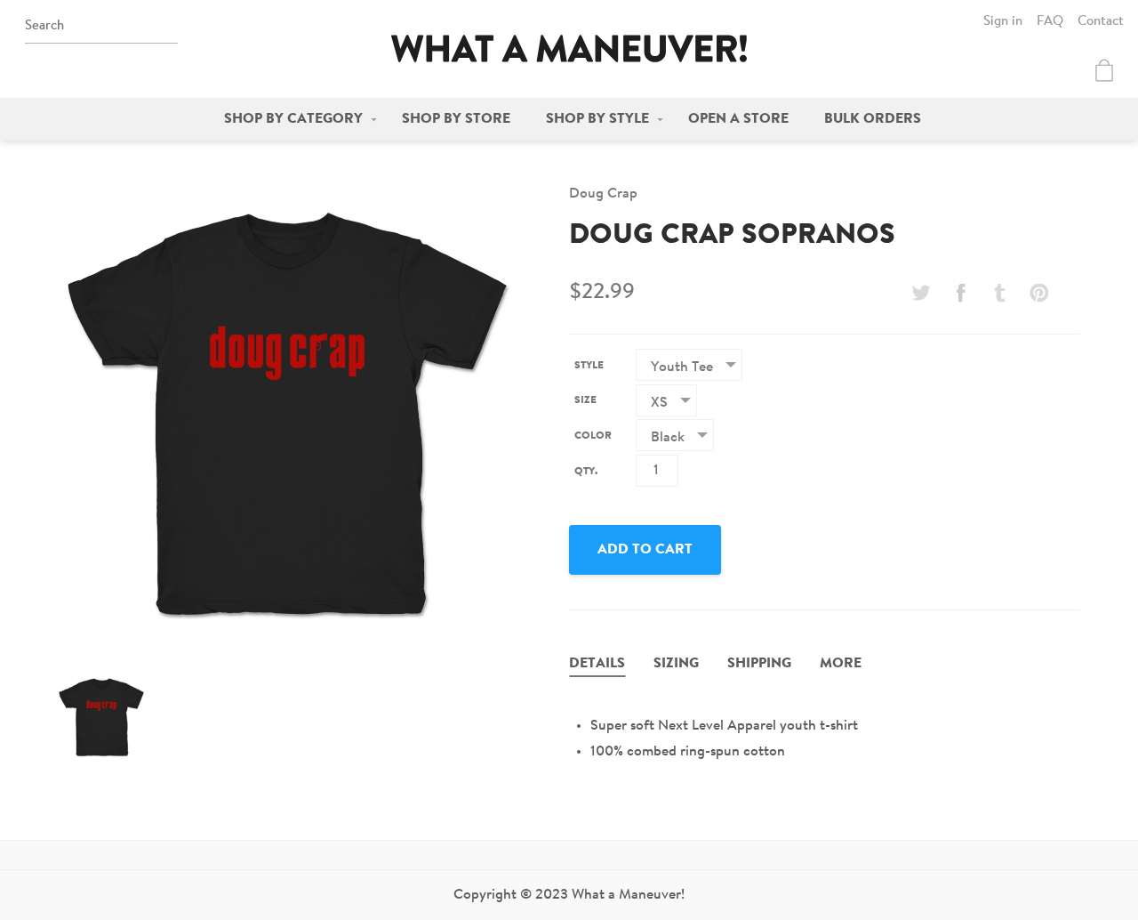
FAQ (1050, 21)
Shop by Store (456, 119)
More (841, 664)
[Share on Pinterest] (1039, 293)
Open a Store (738, 119)
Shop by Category (293, 119)
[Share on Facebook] (960, 293)
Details (597, 664)
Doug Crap (603, 194)
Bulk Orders (872, 119)
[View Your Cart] (1104, 70)
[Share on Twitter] (921, 293)
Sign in (1002, 21)
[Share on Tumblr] (1000, 293)
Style (589, 365)
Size (585, 400)
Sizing (676, 664)
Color (593, 436)
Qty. (585, 471)
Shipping (759, 664)
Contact (1101, 21)
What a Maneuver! (569, 48)
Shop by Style (597, 119)
